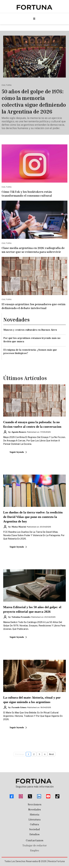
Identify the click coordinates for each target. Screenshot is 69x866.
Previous (19, 754)
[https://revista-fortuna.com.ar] (34, 7)
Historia (34, 814)
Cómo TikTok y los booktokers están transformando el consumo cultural (27, 193)
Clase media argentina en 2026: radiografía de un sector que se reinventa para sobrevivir (33, 249)
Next (51, 754)
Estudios (34, 834)
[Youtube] (48, 796)
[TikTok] (57, 796)
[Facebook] (11, 796)
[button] (33, 18)
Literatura (35, 819)
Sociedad (34, 829)
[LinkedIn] (39, 796)
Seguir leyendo (17, 452)
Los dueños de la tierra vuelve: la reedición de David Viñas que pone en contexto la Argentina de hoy (33, 517)
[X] (29, 796)
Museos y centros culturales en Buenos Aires (30, 329)
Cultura (34, 824)
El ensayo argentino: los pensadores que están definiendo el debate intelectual (33, 306)
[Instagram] (20, 796)
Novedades (34, 809)
